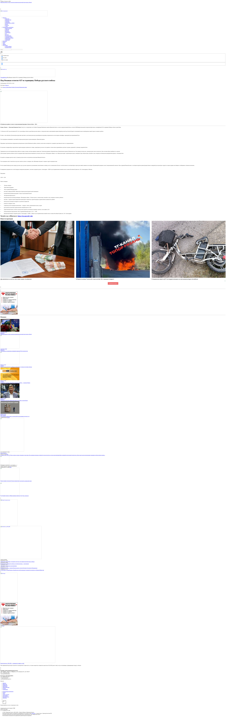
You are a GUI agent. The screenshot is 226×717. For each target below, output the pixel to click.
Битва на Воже (6, 87)
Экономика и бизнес (9, 37)
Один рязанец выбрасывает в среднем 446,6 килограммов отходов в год (14, 416)
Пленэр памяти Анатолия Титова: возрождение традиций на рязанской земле (16, 480)
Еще (7, 454)
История (7, 34)
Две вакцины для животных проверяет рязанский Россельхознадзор (14, 351)
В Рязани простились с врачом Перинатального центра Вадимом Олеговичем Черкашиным (18, 568)
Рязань (1, 5)
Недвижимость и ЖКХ (9, 23)
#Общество (5, 685)
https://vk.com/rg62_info (25, 216)
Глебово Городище (15, 87)
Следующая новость (113, 283)
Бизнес (6, 24)
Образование (7, 32)
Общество (7, 18)
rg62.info (33, 713)
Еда (6, 33)
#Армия (2, 365)
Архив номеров (8, 46)
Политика (7, 20)
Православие (7, 38)
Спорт (6, 26)
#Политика (5, 686)
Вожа (10, 87)
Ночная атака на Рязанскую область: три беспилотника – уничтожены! (14, 563)
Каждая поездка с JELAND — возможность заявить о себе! (12, 663)
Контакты (5, 697)
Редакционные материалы (8, 27)
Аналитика (7, 40)
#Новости (2, 333)
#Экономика (5, 689)
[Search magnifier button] (1, 52)
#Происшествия (6, 687)
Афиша (4, 44)
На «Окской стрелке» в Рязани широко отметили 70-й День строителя (14, 495)
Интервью (5, 41)
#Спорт (4, 688)
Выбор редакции (8, 28)
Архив (8, 417)
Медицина (7, 31)
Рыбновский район (23, 87)
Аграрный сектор (8, 36)
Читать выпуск (3, 453)
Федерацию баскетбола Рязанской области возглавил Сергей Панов (14, 400)
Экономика (7, 21)
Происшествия (8, 19)
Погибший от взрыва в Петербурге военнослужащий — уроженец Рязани (15, 382)
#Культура (5, 684)
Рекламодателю (8, 47)
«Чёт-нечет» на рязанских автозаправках (8, 565)
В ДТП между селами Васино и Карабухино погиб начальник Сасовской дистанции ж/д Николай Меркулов (22, 570)
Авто (4, 43)
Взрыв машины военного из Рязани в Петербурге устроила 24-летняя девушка (16, 366)
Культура (7, 25)
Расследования (8, 35)
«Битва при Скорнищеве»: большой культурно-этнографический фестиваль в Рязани (17, 561)
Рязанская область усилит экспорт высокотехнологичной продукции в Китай (16, 2)
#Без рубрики (3, 415)
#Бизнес (4, 683)
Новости (4, 17)
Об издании (5, 45)
